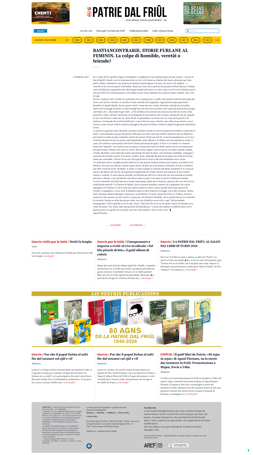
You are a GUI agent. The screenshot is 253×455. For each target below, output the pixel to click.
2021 (136, 40)
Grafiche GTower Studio (107, 431)
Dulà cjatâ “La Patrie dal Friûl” (110, 31)
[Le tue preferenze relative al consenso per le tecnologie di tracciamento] (248, 450)
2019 (160, 40)
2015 (207, 40)
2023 (113, 40)
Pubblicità (111, 413)
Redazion (90, 413)
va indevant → (138, 225)
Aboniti (40, 31)
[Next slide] (217, 40)
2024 (101, 40)
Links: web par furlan (162, 31)
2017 (184, 40)
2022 (124, 40)
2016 (196, 40)
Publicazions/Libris (139, 31)
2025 (89, 40)
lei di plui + (49, 256)
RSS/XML (100, 413)
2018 (172, 40)
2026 (77, 40)
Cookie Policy (92, 416)
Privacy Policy (123, 413)
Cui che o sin (86, 31)
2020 (148, 40)
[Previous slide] (67, 40)
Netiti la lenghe (62, 242)
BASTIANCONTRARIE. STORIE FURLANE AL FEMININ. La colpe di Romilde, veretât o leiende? (140, 56)
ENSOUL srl (91, 431)
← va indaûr (114, 225)
